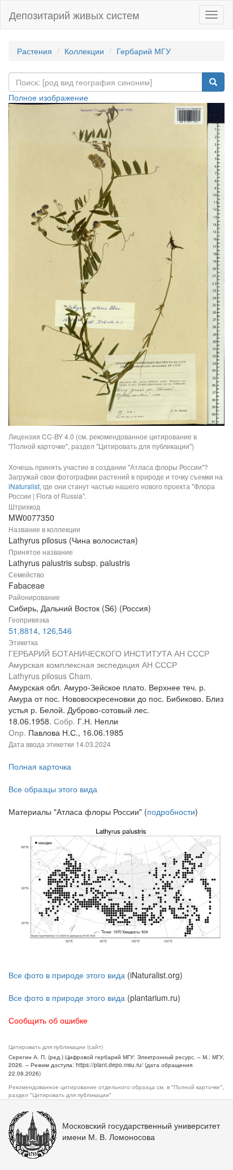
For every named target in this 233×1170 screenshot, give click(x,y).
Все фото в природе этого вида (66, 975)
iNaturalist (24, 486)
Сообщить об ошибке (48, 1020)
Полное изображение (48, 97)
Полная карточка (39, 766)
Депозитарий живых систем (74, 14)
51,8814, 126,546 (40, 630)
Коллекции (84, 51)
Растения (34, 51)
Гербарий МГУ (143, 51)
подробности (171, 811)
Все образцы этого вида (52, 789)
